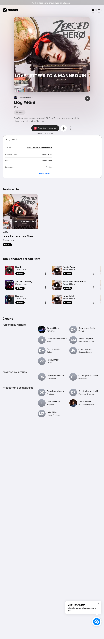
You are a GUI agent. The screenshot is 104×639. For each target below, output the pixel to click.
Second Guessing (23, 281)
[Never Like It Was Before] (56, 284)
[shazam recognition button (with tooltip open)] (97, 622)
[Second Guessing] (9, 284)
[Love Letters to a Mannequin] (20, 220)
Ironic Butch (68, 296)
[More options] (70, 128)
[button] (102, 2)
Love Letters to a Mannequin (33, 121)
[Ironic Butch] (56, 299)
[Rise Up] (9, 299)
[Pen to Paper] (56, 270)
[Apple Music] (7, 244)
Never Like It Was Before (74, 281)
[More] (45, 273)
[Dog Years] (87, 98)
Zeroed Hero (21, 269)
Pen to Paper (69, 267)
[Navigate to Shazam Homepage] (10, 10)
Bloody (18, 267)
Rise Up (19, 296)
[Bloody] (9, 270)
